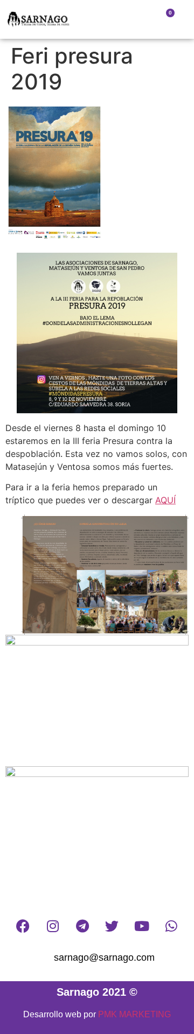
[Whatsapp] (171, 926)
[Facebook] (23, 926)
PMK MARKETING (134, 1014)
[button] (103, 20)
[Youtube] (141, 926)
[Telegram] (82, 926)
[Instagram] (52, 926)
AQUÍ (165, 500)
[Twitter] (112, 926)
